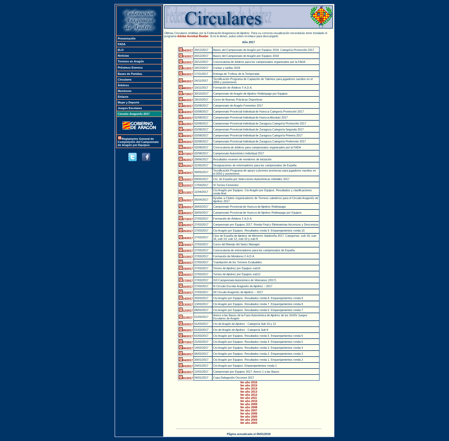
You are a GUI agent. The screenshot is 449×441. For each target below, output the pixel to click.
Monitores (124, 91)
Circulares (124, 79)
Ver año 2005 (248, 416)
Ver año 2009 (248, 404)
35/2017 (188, 165)
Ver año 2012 (248, 394)
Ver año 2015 (248, 385)
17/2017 (188, 280)
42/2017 (188, 124)
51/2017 (188, 68)
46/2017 (188, 100)
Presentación (127, 38)
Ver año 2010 (248, 401)
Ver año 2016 (248, 382)
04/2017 (188, 360)
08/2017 (188, 336)
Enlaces (123, 96)
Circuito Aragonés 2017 (134, 113)
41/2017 (188, 129)
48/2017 (188, 88)
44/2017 (188, 112)
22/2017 (188, 250)
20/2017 (188, 262)
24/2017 (188, 238)
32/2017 (188, 185)
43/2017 (188, 118)
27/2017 (188, 219)
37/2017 (188, 153)
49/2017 (188, 81)
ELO (121, 49)
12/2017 (188, 310)
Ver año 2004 (248, 419)
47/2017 (188, 94)
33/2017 (188, 179)
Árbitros (123, 85)
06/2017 (188, 348)
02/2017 (188, 372)
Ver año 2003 (248, 422)
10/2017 (188, 324)
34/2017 (188, 172)
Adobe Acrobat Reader (192, 36)
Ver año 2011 (248, 397)
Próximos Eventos (130, 67)
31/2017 (188, 192)
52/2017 (188, 62)
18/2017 (188, 274)
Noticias (123, 55)
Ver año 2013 (248, 391)
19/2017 (188, 268)
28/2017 (188, 213)
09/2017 (188, 330)
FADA (122, 44)
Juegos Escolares (130, 108)
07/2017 (188, 342)
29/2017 (188, 207)
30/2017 (188, 200)
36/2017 (188, 159)
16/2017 (188, 286)
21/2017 (188, 256)
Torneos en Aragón (131, 61)
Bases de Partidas (130, 73)
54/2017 (188, 50)
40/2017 (188, 135)
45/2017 (188, 106)
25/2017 (188, 231)
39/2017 (188, 141)
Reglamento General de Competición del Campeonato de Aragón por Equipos (138, 142)
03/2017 (188, 366)
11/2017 (188, 317)
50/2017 (188, 74)
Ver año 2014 (248, 388)
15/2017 (188, 292)
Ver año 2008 (248, 407)
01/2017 (188, 378)
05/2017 (188, 354)
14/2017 (188, 298)
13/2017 (188, 304)
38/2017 (188, 147)
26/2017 (188, 225)
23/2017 (188, 244)
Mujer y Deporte (128, 102)
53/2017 (188, 56)
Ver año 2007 (248, 410)
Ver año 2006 (248, 413)
